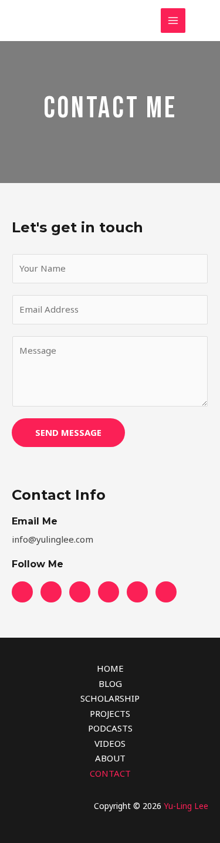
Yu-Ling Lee (186, 805)
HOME (110, 668)
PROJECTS (110, 713)
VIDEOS (110, 743)
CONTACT (110, 773)
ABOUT (110, 758)
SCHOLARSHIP (110, 698)
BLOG (110, 683)
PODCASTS (110, 728)
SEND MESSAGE (68, 432)
